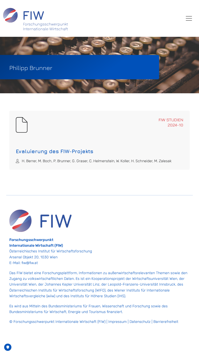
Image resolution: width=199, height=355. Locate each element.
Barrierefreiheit (165, 322)
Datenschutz (140, 322)
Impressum (117, 322)
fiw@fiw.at (30, 263)
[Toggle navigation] (189, 18)
